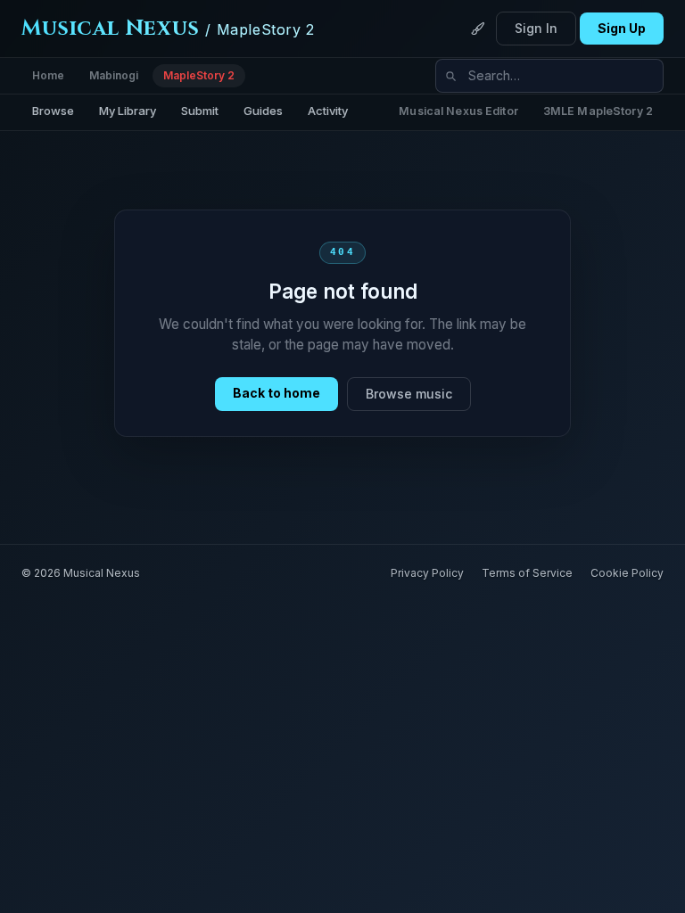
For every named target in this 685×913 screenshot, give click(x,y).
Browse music (409, 393)
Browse (53, 110)
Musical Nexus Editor (458, 111)
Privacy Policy (427, 573)
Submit (200, 110)
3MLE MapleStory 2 (598, 111)
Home (48, 75)
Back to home (276, 392)
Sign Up (622, 28)
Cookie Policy (627, 573)
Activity (328, 110)
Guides (263, 110)
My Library (127, 110)
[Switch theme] (478, 28)
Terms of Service (527, 573)
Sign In (536, 28)
